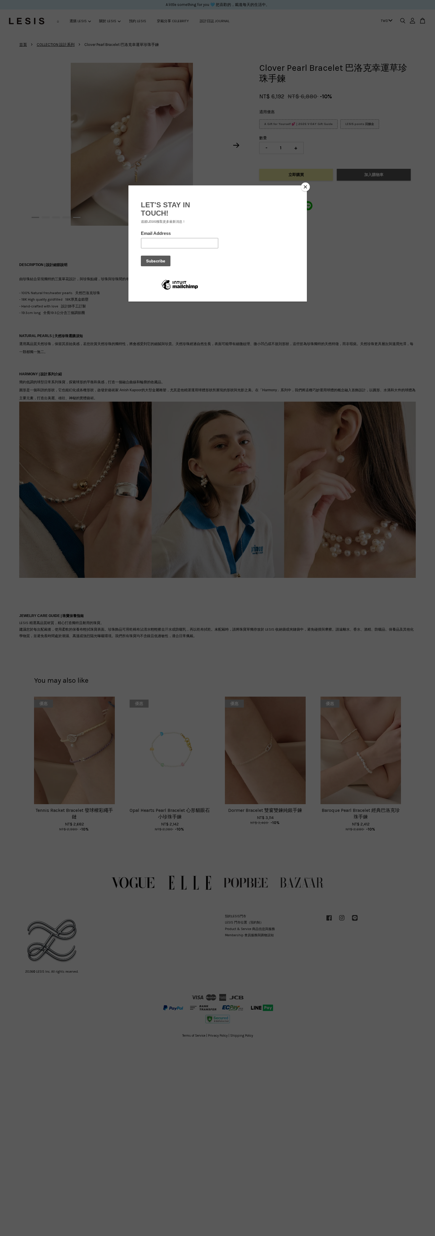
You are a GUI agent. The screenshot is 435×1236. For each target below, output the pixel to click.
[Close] (305, 186)
